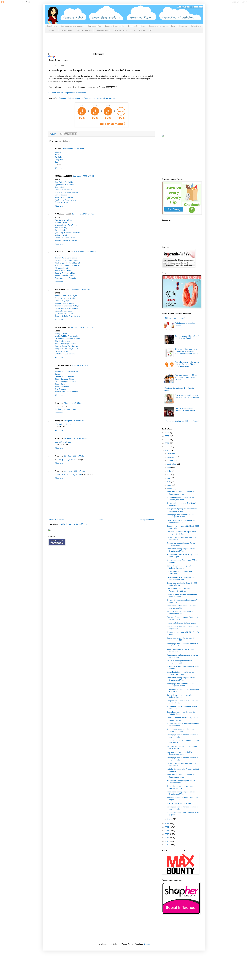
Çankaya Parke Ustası (64, 313)
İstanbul (58, 152)
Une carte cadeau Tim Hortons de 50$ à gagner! (185, 409)
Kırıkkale (58, 157)
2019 (167, 450)
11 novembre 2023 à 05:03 (85, 252)
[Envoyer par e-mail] (65, 133)
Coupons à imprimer (136, 26)
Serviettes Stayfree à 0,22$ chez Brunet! (182, 421)
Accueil (101, 519)
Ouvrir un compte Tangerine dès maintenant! (67, 93)
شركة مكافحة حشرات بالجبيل (66, 409)
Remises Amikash (84, 30)
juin (169, 474)
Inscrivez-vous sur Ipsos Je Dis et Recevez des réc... (180, 493)
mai (169, 478)
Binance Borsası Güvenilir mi (66, 371)
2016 (167, 831)
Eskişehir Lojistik (61, 351)
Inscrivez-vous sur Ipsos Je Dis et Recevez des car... (180, 753)
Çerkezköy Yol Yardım (64, 190)
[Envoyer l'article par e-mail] (61, 134)
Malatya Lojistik (61, 235)
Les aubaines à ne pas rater (72, 26)
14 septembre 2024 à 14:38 (75, 421)
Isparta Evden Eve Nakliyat (66, 296)
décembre (171, 453)
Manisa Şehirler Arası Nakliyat (67, 336)
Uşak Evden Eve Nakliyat (65, 185)
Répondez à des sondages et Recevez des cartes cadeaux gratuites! (88, 98)
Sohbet (57, 374)
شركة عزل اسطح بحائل (66, 459)
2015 (167, 834)
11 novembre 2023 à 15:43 (80, 289)
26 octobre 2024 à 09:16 (74, 456)
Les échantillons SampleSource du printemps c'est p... (181, 521)
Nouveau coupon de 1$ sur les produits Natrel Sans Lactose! (186, 377)
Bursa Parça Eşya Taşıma (65, 344)
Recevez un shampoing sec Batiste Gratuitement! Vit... (181, 544)
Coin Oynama (60, 389)
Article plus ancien (146, 519)
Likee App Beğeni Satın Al (65, 381)
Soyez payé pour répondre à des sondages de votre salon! (187, 396)
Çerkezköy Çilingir (62, 301)
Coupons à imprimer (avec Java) (162, 26)
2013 (167, 841)
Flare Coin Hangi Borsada (65, 278)
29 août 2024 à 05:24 (72, 403)
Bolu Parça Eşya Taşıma (65, 228)
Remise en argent (102, 30)
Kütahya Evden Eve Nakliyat (66, 260)
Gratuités (50, 30)
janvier (170, 819)
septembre (171, 464)
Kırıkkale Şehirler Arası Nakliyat (67, 338)
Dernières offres (94, 26)
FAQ (150, 30)
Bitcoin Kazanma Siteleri (64, 379)
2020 (167, 447)
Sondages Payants (65, 30)
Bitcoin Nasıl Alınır (62, 386)
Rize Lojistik (59, 187)
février (170, 489)
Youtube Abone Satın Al (64, 376)
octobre (170, 460)
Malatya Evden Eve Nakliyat (66, 240)
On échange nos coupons (124, 30)
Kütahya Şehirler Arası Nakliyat (67, 263)
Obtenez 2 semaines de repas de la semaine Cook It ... (181, 533)
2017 (167, 827)
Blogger (147, 944)
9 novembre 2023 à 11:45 (83, 176)
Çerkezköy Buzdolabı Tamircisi (67, 233)
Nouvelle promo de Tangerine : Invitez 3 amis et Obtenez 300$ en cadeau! (187, 364)
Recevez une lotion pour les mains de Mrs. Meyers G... (182, 607)
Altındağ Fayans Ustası (64, 303)
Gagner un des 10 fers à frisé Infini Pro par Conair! (187, 337)
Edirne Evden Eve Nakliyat (65, 238)
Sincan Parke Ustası (63, 270)
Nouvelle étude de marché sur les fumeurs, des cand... (180, 498)
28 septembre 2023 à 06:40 (73, 148)
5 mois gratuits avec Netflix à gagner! (182, 623)
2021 (167, 443)
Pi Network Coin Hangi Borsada (67, 265)
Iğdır (56, 162)
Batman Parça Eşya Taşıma (66, 258)
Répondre (59, 168)
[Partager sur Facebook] (73, 133)
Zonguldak (59, 159)
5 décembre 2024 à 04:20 (74, 471)
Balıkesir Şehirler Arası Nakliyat (67, 316)
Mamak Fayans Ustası (64, 311)
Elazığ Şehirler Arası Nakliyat (66, 308)
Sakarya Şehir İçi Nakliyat (65, 273)
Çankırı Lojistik (61, 195)
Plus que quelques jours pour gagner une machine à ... (182, 510)
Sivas (57, 154)
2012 (167, 845)
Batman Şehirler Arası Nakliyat (67, 306)
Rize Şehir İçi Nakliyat (63, 220)
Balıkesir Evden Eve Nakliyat (66, 346)
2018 (167, 823)
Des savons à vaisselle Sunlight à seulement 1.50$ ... (180, 639)
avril (169, 482)
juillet (169, 471)
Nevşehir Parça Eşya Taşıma (66, 225)
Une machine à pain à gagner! (179, 803)
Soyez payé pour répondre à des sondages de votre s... (180, 516)
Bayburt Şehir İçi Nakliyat (65, 275)
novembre (171, 457)
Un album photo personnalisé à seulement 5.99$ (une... (179, 662)
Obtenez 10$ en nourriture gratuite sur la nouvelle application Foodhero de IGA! (187, 351)
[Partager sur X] (70, 133)
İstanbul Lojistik (61, 222)
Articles (142, 30)
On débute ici (51, 26)
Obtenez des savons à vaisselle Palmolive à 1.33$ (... (179, 590)
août (169, 467)
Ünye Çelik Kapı (61, 202)
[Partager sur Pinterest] (75, 133)
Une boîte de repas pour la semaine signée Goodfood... (181, 730)
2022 (167, 440)
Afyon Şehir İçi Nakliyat (64, 197)
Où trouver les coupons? (174, 318)
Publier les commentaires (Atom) (73, 524)
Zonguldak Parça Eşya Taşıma (67, 349)
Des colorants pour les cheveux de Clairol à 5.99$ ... (181, 713)
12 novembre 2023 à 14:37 (82, 327)
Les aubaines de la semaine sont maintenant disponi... (180, 578)
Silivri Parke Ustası (62, 341)
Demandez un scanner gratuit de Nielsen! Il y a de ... (180, 567)
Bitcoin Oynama (61, 384)
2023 (167, 436)
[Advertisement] (95, 42)
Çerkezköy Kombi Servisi (65, 298)
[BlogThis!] (68, 133)
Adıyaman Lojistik (62, 268)
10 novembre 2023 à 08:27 (83, 214)
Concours (183, 26)
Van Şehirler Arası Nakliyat (65, 200)
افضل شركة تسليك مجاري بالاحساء (68, 474)
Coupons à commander (114, 26)
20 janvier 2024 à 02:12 (81, 365)
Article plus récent (56, 519)
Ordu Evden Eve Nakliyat (65, 354)
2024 (167, 433)
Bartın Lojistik (60, 230)
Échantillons (196, 26)
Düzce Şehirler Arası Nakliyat (66, 192)
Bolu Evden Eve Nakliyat (65, 182)
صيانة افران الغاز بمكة (63, 424)
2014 (167, 838)
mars (169, 485)
